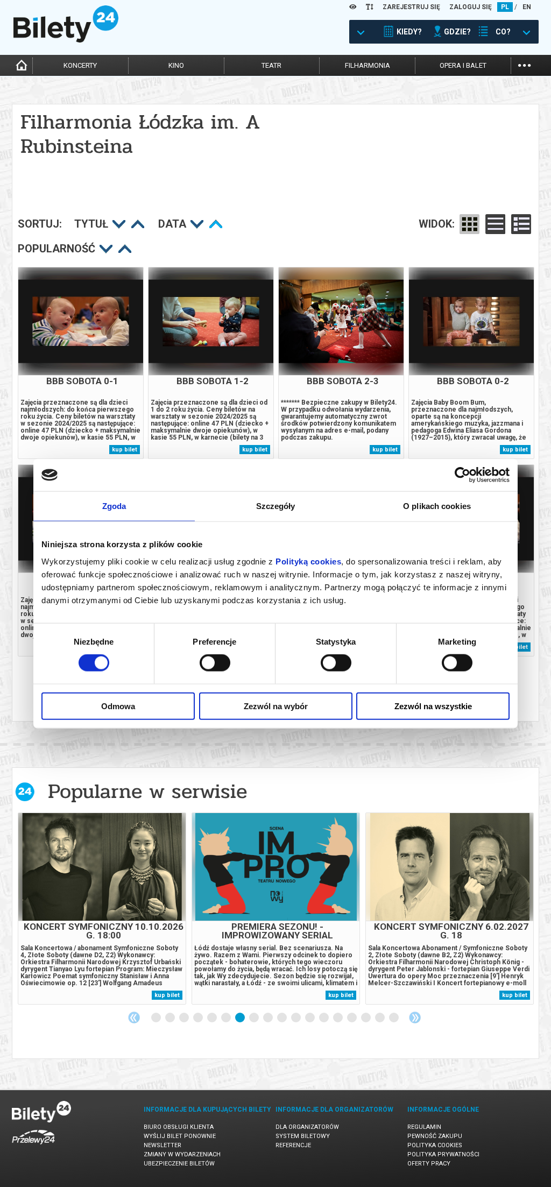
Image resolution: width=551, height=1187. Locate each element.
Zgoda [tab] (114, 506)
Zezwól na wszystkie (433, 705)
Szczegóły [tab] (275, 506)
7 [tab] (240, 1018)
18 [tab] (394, 1018)
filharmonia (367, 65)
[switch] (215, 663)
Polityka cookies (434, 1145)
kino (176, 65)
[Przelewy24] (33, 1146)
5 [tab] (212, 1018)
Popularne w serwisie (147, 791)
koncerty (80, 65)
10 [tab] (282, 1018)
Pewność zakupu (434, 1136)
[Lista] (495, 224)
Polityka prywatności (443, 1154)
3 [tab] (184, 1018)
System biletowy (303, 1136)
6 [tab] (226, 1018)
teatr (271, 65)
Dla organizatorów (307, 1127)
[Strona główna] (65, 40)
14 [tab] (338, 1018)
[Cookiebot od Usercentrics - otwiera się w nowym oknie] (462, 475)
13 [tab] (324, 1018)
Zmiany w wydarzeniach (182, 1154)
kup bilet (124, 449)
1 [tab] (156, 1018)
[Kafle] (469, 224)
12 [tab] (310, 1018)
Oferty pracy (428, 1163)
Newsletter (162, 1145)
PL (505, 7)
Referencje (293, 1145)
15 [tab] (352, 1018)
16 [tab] (366, 1018)
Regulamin (424, 1127)
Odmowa (118, 705)
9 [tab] (268, 1018)
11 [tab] (296, 1018)
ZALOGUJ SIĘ (470, 7)
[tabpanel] (102, 908)
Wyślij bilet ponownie (180, 1136)
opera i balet (463, 65)
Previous (134, 1017)
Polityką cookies (308, 561)
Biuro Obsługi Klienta (179, 1127)
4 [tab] (198, 1018)
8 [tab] (254, 1018)
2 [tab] (170, 1018)
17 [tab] (380, 1018)
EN (526, 7)
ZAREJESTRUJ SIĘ (411, 7)
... (524, 64)
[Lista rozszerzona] (521, 224)
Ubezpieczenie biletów (179, 1163)
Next (415, 1017)
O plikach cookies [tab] (437, 506)
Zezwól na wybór (276, 705)
